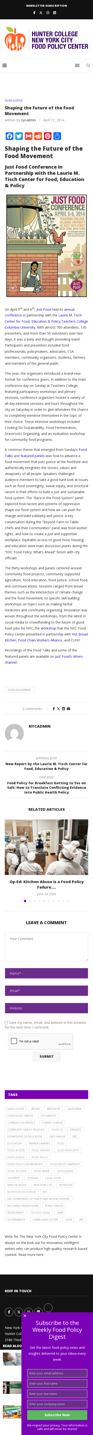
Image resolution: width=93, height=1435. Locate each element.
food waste (42, 1171)
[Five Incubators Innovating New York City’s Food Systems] (12, 1387)
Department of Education (24, 1136)
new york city (43, 1185)
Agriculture (15, 1108)
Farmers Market (39, 1143)
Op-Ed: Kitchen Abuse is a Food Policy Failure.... (47, 884)
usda (68, 1219)
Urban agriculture (45, 1219)
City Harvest (48, 1115)
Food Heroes (41, 1150)
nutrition (65, 1185)
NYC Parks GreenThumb (22, 1205)
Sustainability (16, 1219)
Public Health (54, 1205)
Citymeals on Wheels (21, 1122)
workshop (48, 628)
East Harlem (57, 1136)
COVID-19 (57, 1129)
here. (40, 1254)
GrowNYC (13, 1178)
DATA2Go (75, 1129)
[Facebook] (34, 13)
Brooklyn (53, 1108)
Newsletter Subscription (46, 5)
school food (40, 1212)
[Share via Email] (68, 708)
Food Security (17, 1171)
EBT (74, 1136)
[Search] (88, 65)
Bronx (35, 1108)
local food (53, 1178)
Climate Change (52, 1122)
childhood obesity (20, 1115)
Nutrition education (21, 1192)
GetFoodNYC (65, 1171)
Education (14, 1143)
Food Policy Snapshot (65, 1164)
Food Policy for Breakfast (25, 1164)
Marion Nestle (17, 1185)
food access (16, 1150)
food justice (16, 1157)
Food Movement (19, 690)
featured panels (33, 455)
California (74, 1108)
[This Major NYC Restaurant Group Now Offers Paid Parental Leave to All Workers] (12, 1359)
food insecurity (68, 1150)
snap (60, 1212)
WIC (81, 1219)
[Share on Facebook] (54, 708)
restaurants (15, 1212)
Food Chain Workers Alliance (40, 640)
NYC (45, 1192)
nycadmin (28, 120)
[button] (9, 860)
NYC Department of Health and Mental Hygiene (38, 1198)
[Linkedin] (54, 13)
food (60, 1143)
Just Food (43, 309)
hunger (32, 1178)
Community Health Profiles (25, 1129)
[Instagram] (47, 13)
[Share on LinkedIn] (63, 708)
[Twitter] (40, 13)
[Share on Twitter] (58, 708)
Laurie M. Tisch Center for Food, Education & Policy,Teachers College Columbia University (46, 321)
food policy (40, 1157)
